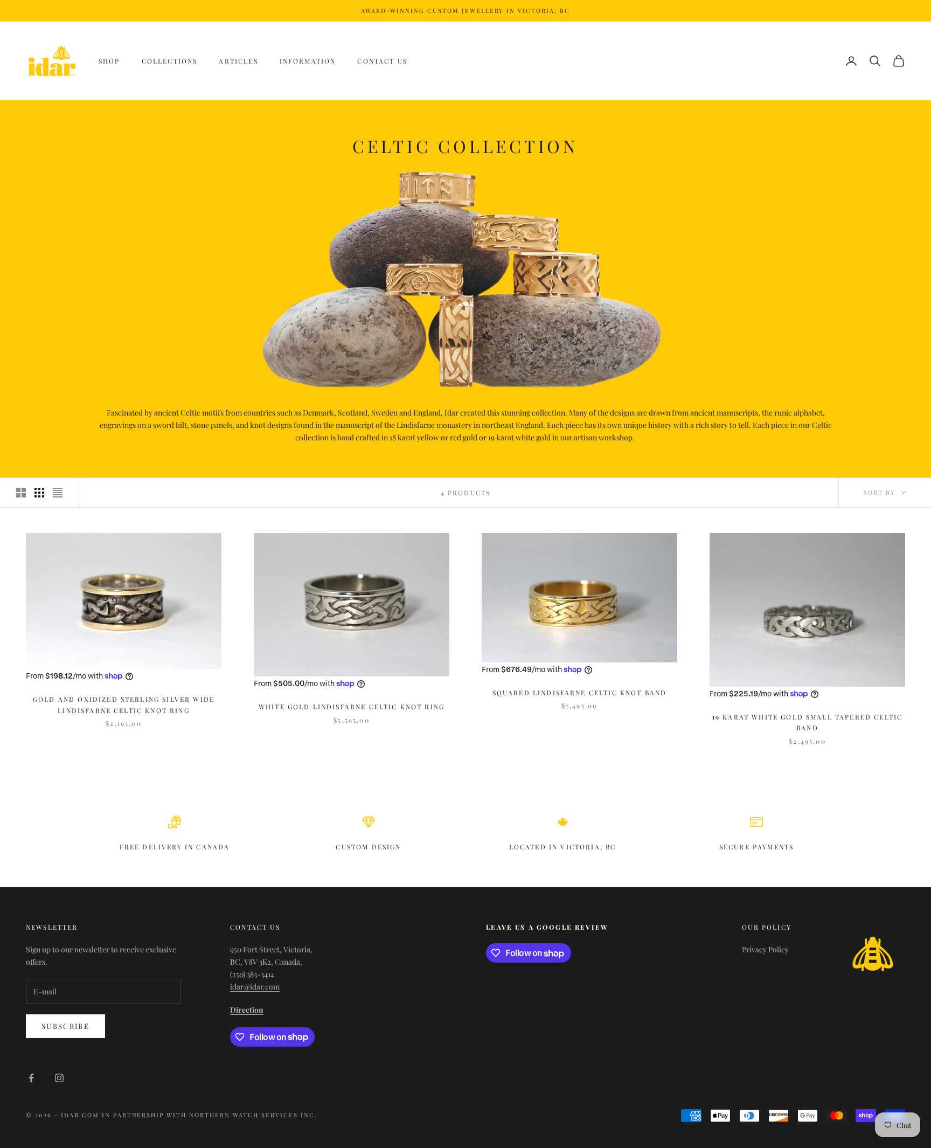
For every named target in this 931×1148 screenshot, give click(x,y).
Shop (109, 61)
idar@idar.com (255, 986)
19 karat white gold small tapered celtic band (807, 722)
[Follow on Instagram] (59, 1078)
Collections (170, 61)
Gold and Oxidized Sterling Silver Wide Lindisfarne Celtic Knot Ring (123, 704)
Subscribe (65, 1026)
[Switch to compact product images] (57, 492)
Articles (238, 61)
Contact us (382, 61)
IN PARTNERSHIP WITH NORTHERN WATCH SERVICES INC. (209, 1115)
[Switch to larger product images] (21, 492)
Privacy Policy (765, 949)
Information (308, 61)
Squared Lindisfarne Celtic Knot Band (579, 692)
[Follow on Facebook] (31, 1078)
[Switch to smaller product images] (39, 492)
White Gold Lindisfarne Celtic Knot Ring (351, 706)
